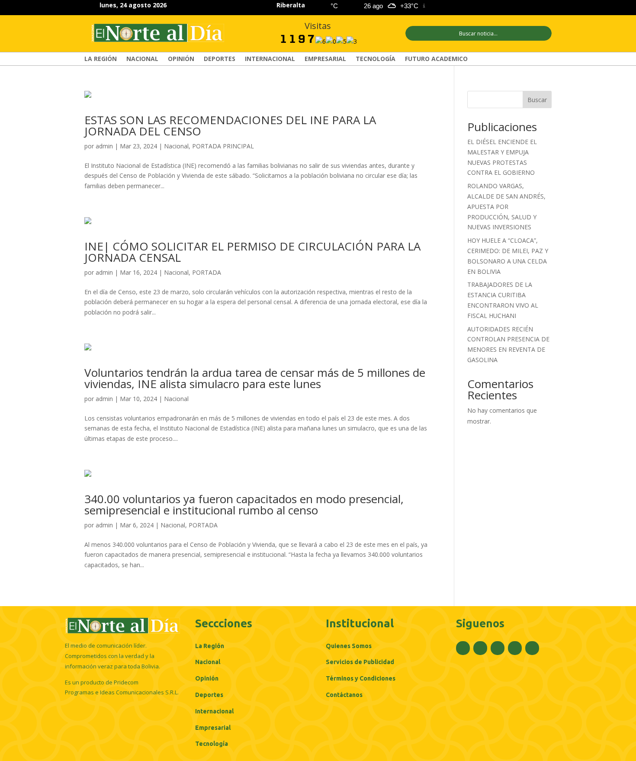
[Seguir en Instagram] (514, 6)
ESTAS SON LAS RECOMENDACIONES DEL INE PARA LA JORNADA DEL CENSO (230, 125)
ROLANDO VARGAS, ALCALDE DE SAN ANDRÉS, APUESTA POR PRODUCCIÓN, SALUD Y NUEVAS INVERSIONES (506, 206)
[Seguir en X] (499, 6)
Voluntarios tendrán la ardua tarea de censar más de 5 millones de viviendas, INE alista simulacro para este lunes (254, 378)
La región (100, 59)
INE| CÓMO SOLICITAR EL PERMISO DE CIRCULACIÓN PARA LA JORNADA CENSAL (252, 251)
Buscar (537, 100)
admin (104, 146)
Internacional (270, 59)
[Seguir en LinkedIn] (530, 6)
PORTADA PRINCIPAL (223, 146)
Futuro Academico (436, 59)
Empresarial (325, 59)
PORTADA (206, 272)
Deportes (219, 59)
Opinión (181, 59)
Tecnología (375, 59)
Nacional (142, 59)
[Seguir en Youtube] (546, 6)
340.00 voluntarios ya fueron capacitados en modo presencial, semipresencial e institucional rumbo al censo (244, 504)
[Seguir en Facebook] (483, 6)
